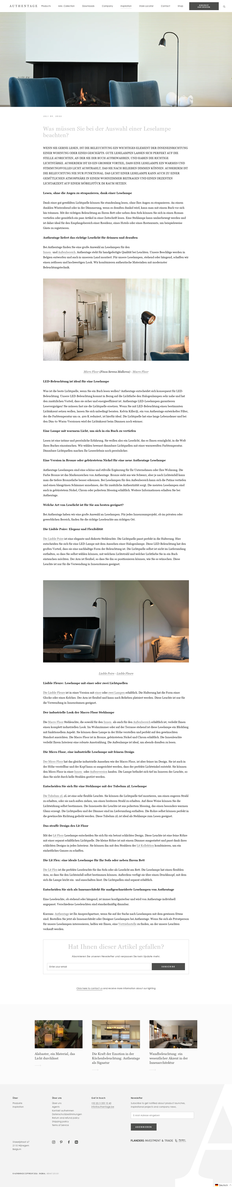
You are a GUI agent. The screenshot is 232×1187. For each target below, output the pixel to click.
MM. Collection (66, 6)
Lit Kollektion (145, 845)
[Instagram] (53, 1142)
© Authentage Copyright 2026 (25, 1174)
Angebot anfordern (204, 6)
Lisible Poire (106, 673)
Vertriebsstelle (127, 924)
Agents (55, 1106)
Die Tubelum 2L (53, 796)
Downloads (88, 6)
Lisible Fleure (125, 673)
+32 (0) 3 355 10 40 (101, 1103)
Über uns (56, 1103)
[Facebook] (68, 1142)
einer (98, 692)
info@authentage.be (102, 1106)
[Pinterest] (61, 1142)
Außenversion (98, 771)
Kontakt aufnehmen (63, 1110)
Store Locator (146, 6)
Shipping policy (60, 1121)
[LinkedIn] (76, 1142)
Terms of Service (60, 1125)
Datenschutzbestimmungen (67, 1114)
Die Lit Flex (50, 869)
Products (46, 6)
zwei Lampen (116, 692)
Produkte (17, 1103)
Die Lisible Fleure (54, 692)
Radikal (42, 1174)
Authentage (62, 913)
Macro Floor (141, 371)
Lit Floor (58, 835)
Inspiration (126, 6)
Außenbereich (66, 252)
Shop (180, 6)
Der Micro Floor (53, 761)
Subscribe (168, 966)
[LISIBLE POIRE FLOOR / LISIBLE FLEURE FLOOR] (116, 621)
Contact (165, 6)
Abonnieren (143, 1127)
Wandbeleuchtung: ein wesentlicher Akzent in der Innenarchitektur (168, 1058)
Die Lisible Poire (53, 538)
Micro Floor (91, 371)
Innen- (47, 252)
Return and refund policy (65, 1117)
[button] (223, 1185)
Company (107, 6)
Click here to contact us (89, 988)
